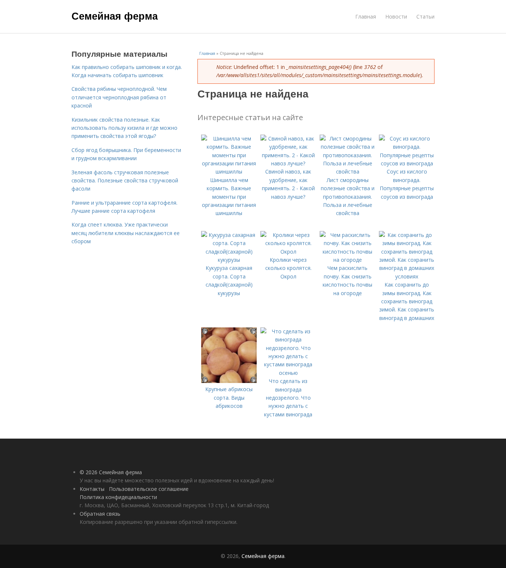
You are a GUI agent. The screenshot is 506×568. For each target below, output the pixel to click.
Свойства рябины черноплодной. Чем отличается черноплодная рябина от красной (119, 97)
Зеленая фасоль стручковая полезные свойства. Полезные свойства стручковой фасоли (124, 180)
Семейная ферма (114, 16)
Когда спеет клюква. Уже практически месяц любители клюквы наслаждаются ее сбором (125, 233)
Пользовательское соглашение (149, 488)
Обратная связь (100, 513)
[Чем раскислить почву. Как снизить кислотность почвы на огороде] (347, 259)
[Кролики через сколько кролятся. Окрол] (288, 251)
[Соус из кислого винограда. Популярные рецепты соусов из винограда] (407, 163)
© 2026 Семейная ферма (111, 472)
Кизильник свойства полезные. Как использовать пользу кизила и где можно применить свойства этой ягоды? (124, 128)
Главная (365, 16)
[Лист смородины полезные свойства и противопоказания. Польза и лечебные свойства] (347, 171)
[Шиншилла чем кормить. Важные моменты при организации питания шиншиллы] (229, 171)
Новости (396, 16)
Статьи (425, 16)
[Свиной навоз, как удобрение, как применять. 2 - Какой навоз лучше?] (288, 163)
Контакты (92, 488)
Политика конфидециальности (118, 497)
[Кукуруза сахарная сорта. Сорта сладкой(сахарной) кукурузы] (229, 259)
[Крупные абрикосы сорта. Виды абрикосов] (229, 380)
